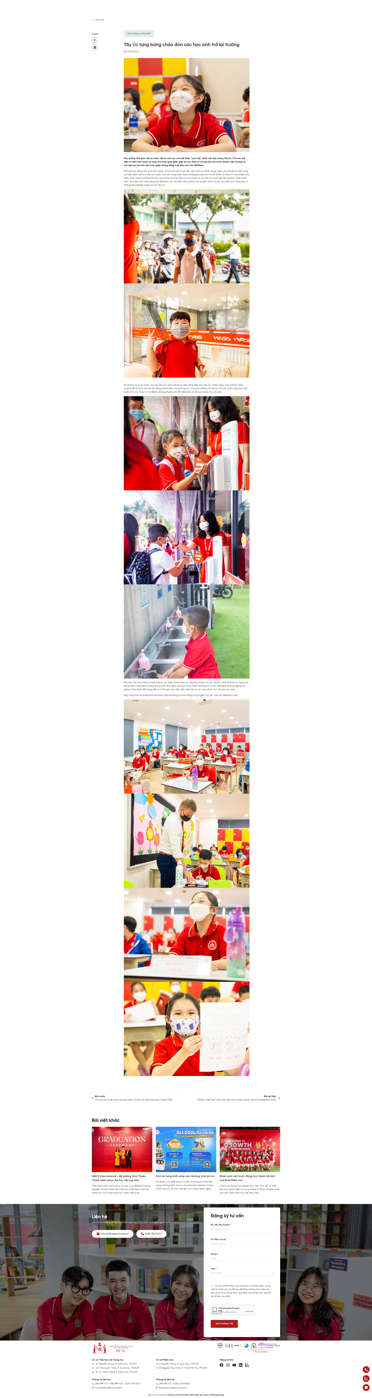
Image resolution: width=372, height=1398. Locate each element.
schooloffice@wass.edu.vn (108, 1388)
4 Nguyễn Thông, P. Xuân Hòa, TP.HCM (179, 1364)
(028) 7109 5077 (133, 1384)
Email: (215, 1254)
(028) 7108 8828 (181, 1384)
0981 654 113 (165, 1384)
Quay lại (99, 20)
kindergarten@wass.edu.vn (173, 1388)
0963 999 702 (116, 1384)
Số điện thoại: (219, 1239)
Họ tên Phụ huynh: (221, 1225)
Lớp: (214, 1268)
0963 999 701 (101, 1384)
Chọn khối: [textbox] (216, 1273)
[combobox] (242, 1273)
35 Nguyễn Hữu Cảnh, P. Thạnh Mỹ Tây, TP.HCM (183, 1368)
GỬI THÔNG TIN (224, 1324)
